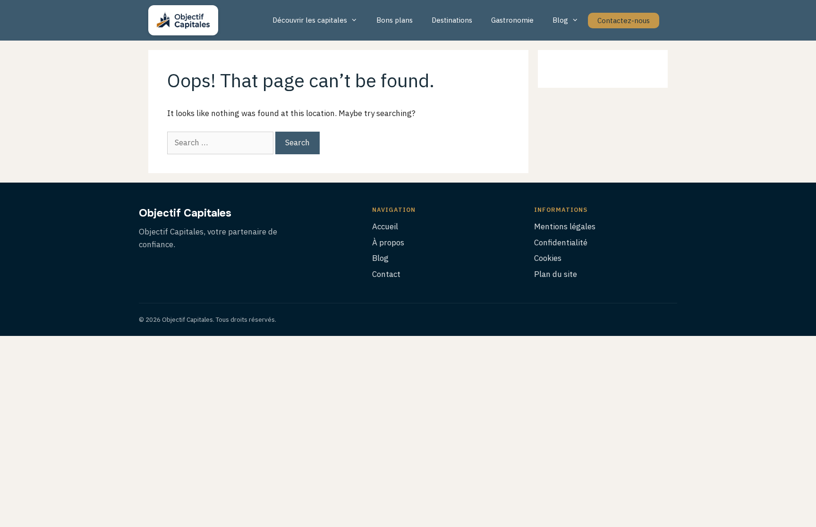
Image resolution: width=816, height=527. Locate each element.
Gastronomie (512, 20)
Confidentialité (560, 242)
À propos (388, 242)
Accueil (385, 226)
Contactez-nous (623, 20)
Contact (386, 274)
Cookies (547, 258)
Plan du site (555, 274)
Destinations (452, 20)
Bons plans (394, 20)
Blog (560, 20)
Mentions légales (564, 226)
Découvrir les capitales (309, 20)
